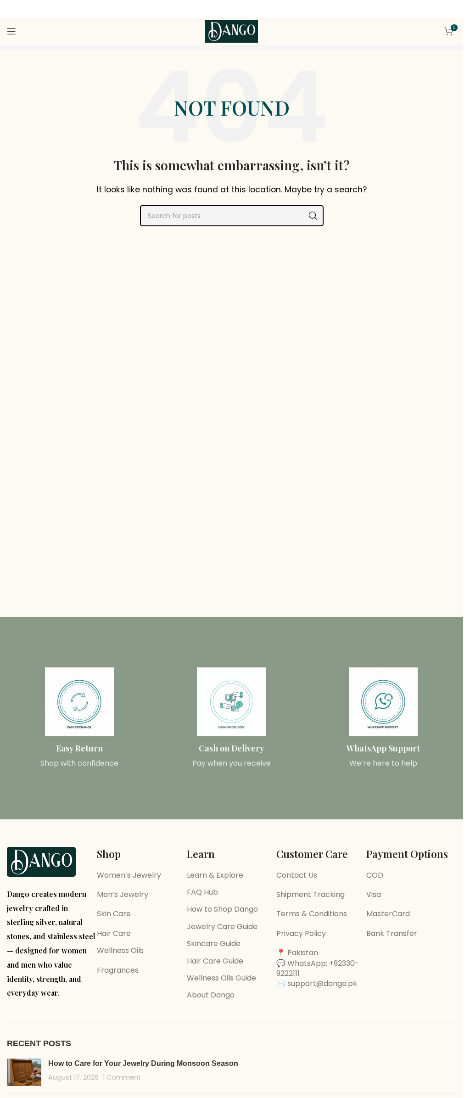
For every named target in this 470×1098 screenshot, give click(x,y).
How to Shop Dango (222, 909)
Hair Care (114, 933)
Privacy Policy (301, 933)
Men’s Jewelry (122, 894)
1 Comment (122, 1077)
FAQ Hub (202, 892)
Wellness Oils (120, 950)
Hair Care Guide (215, 961)
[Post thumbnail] (24, 1072)
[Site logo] (231, 30)
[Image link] (41, 861)
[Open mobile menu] (11, 31)
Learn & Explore (215, 875)
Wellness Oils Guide (221, 978)
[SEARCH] (313, 215)
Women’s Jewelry (129, 875)
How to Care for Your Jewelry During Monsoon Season (143, 1063)
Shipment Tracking (310, 894)
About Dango (211, 995)
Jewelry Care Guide (222, 926)
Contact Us (296, 875)
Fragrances (118, 970)
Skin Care (114, 913)
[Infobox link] (79, 718)
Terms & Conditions (311, 913)
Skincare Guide (214, 943)
